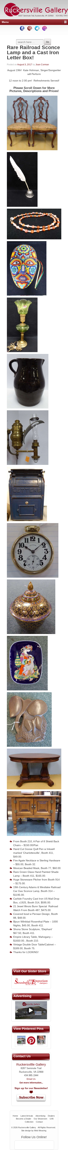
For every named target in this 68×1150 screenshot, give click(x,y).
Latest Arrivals (26, 1116)
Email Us (31, 1079)
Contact (39, 1122)
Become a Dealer (23, 1119)
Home (15, 1116)
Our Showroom (40, 1119)
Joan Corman (42, 64)
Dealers (51, 1116)
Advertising (40, 1116)
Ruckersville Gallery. (27, 1127)
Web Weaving (40, 1130)
